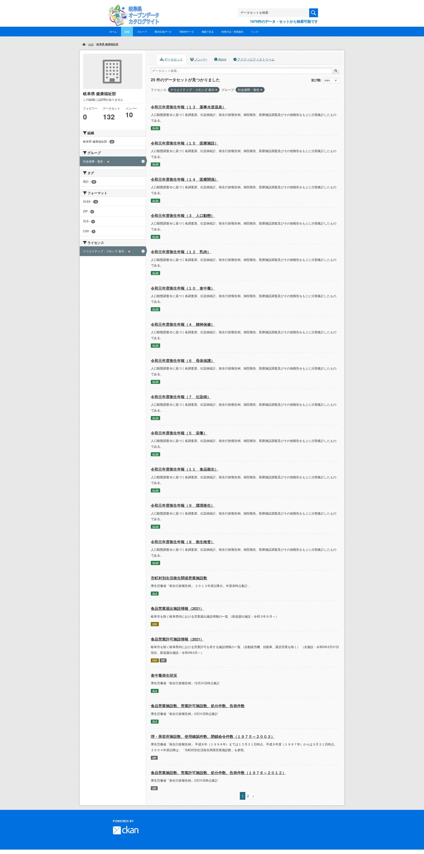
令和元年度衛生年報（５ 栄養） (179, 432)
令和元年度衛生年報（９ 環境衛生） (183, 505)
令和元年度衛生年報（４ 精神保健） (183, 324)
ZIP (163, 660)
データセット (173, 59)
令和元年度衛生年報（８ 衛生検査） (183, 541)
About (221, 59)
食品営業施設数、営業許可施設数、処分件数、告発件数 (198, 705)
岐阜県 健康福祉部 (107, 44)
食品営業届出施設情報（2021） (177, 608)
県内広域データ (163, 31)
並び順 (315, 80)
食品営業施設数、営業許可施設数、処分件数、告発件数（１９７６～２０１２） (218, 772)
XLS (154, 593)
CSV (154, 624)
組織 (127, 31)
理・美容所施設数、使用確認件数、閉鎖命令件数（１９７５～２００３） (213, 736)
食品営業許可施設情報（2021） (177, 639)
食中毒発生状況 (164, 675)
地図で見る (208, 31)
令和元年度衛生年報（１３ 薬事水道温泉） (188, 106)
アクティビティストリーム (255, 59)
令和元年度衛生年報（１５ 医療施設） (184, 143)
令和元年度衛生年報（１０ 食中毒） (183, 288)
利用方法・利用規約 (232, 31)
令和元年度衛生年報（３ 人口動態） (183, 215)
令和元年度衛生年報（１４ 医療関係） (184, 179)
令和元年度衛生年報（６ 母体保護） (183, 360)
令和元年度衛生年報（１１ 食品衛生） (184, 469)
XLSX (155, 128)
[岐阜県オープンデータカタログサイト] (132, 8)
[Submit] (335, 71)
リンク (254, 31)
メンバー (200, 59)
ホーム (113, 31)
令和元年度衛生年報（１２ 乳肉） (181, 251)
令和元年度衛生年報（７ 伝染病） (181, 396)
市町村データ (186, 31)
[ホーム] (83, 44)
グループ (142, 31)
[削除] (216, 90)
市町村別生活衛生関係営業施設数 (179, 578)
